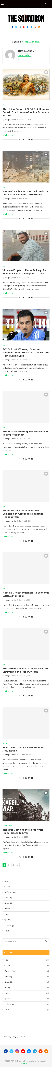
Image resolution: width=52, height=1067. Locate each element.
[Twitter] (16, 27)
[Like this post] (20, 139)
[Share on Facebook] (23, 139)
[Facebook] (12, 27)
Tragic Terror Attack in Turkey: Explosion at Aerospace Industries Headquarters (23, 513)
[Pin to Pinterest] (29, 139)
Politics (7, 914)
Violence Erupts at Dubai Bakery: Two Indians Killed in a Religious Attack (25, 272)
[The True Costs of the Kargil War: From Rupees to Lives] (26, 805)
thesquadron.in (27, 51)
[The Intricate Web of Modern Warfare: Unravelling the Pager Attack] (26, 644)
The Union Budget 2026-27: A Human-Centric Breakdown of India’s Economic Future (26, 112)
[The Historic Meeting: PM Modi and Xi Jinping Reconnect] (26, 407)
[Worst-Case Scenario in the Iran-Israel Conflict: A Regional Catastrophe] (26, 166)
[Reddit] (35, 27)
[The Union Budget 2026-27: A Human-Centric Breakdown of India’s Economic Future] (26, 84)
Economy (8, 897)
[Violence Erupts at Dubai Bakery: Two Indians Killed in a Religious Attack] (26, 245)
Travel (6, 931)
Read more (7, 135)
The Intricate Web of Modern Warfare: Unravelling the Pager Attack (26, 670)
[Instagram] (20, 27)
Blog (6, 881)
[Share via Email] (32, 139)
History (7, 908)
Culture (7, 886)
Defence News (10, 892)
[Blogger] (39, 27)
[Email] (27, 27)
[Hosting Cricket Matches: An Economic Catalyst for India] (26, 568)
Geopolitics (9, 903)
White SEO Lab (26, 1063)
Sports (7, 920)
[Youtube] (23, 27)
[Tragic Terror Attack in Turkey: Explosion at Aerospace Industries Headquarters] (26, 486)
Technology (9, 925)
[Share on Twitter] (26, 139)
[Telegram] (31, 27)
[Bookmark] (49, 3)
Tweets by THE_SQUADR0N (14, 1036)
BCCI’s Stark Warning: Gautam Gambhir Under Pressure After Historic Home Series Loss (26, 352)
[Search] (46, 3)
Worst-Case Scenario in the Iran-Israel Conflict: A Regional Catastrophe (25, 193)
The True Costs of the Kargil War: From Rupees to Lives (23, 831)
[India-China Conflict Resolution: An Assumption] (26, 723)
